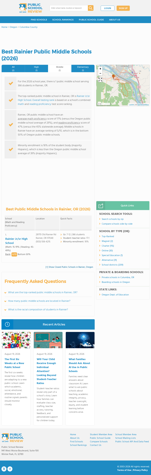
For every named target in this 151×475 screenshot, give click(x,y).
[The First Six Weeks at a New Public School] (16, 340)
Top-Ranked (108, 236)
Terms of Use (124, 470)
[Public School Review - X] (3, 469)
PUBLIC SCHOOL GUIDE (91, 19)
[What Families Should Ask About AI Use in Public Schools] (80, 340)
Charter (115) (108, 246)
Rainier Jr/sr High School (16, 241)
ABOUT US (114, 19)
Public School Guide (100, 438)
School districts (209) (112, 265)
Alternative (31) (109, 260)
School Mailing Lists (125, 438)
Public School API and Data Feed (132, 441)
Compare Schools (99, 441)
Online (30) (107, 251)
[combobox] (67, 8)
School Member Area (125, 434)
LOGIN (107, 8)
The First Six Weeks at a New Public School (14, 363)
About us (74, 438)
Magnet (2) (107, 241)
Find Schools (76, 441)
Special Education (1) (112, 255)
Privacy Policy (140, 470)
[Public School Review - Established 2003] (30, 8)
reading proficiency (40, 104)
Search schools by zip (113, 219)
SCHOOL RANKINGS (63, 19)
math (21, 104)
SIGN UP (123, 8)
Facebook (10, 469)
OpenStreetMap (143, 104)
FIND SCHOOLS (39, 19)
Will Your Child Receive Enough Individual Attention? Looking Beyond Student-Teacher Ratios (46, 371)
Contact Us (95, 445)
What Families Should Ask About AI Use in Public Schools (79, 365)
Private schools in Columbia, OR (118, 277)
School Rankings (78, 445)
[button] (113, 76)
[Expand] (100, 80)
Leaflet (131, 104)
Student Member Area (101, 434)
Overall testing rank (43, 100)
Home (73, 434)
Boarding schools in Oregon (116, 282)
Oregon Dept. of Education (115, 295)
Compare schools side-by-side (117, 224)
